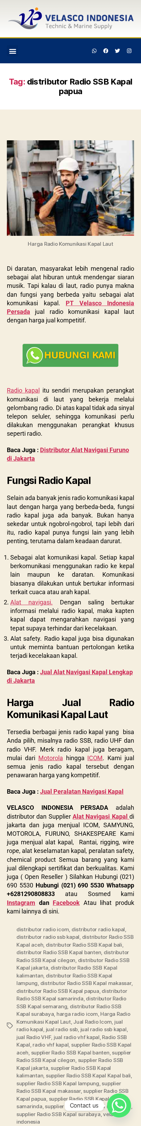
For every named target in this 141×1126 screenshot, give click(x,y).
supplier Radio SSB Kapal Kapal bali (88, 1075)
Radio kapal (23, 390)
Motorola (50, 758)
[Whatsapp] (94, 51)
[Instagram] (129, 51)
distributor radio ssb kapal (47, 937)
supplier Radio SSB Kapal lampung (57, 1083)
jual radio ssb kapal (103, 1029)
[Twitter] (117, 51)
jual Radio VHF (33, 1037)
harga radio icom (77, 1014)
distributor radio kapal (98, 929)
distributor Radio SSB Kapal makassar (85, 983)
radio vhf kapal (50, 1044)
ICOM (95, 758)
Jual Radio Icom (92, 1022)
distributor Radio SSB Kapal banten (58, 952)
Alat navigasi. (31, 602)
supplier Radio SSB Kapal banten (70, 1052)
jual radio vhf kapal (77, 1037)
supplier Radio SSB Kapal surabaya (58, 1114)
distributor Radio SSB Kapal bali (84, 945)
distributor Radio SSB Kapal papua (57, 991)
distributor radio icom (42, 929)
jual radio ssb (62, 1029)
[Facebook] (106, 51)
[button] (12, 50)
